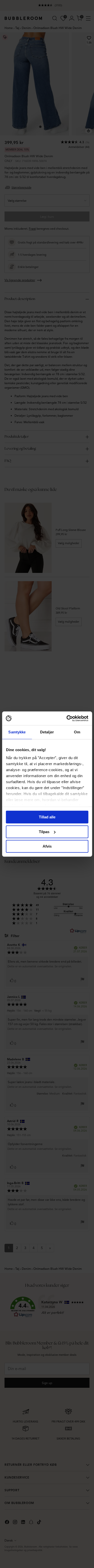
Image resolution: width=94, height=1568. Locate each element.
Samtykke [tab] (17, 732)
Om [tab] (77, 732)
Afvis (47, 846)
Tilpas (44, 832)
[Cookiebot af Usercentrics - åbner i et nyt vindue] (67, 718)
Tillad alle (47, 817)
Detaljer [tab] (47, 732)
